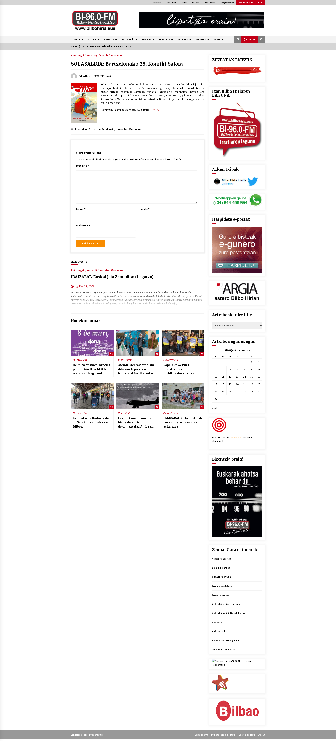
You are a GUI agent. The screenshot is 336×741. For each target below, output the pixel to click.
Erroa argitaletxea (222, 585)
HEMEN (154, 110)
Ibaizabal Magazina (110, 55)
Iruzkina (82, 165)
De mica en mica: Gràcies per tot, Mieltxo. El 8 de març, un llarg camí (91, 369)
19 (230, 384)
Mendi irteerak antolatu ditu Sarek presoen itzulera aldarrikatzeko (136, 369)
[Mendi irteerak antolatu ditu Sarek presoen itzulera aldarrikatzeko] (137, 343)
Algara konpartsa (221, 558)
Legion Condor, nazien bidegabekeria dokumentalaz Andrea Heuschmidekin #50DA (135, 422)
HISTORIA (164, 39)
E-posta (144, 209)
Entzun (195, 2)
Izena (81, 209)
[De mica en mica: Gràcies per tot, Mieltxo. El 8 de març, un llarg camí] (92, 343)
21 (244, 384)
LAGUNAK (171, 2)
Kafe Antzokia (219, 631)
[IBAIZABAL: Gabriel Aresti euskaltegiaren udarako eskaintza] (183, 396)
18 (223, 384)
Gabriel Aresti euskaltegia (226, 604)
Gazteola (217, 622)
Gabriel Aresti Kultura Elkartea (228, 613)
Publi (184, 2)
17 (216, 384)
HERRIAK (146, 39)
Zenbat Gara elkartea (223, 649)
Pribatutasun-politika (223, 734)
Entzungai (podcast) (84, 55)
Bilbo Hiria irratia (221, 576)
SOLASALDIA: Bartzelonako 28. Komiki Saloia (127, 64)
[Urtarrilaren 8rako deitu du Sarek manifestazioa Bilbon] (92, 396)
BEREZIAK (201, 39)
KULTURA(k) (128, 39)
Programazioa (227, 2)
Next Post (77, 261)
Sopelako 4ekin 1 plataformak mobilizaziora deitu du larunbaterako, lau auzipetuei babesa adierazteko (179, 369)
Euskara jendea (220, 595)
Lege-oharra (201, 734)
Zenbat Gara (236, 437)
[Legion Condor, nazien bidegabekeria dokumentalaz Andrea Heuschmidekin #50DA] (137, 396)
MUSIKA (92, 39)
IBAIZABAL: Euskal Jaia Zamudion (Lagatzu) (112, 277)
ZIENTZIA (109, 39)
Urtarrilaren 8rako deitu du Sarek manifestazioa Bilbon (91, 422)
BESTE (217, 39)
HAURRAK (183, 39)
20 (237, 384)
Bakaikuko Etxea (221, 567)
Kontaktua (210, 2)
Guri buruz (156, 2)
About (261, 734)
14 (244, 376)
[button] (237, 39)
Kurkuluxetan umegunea (225, 640)
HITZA (77, 39)
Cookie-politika (247, 734)
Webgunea (83, 225)
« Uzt (214, 408)
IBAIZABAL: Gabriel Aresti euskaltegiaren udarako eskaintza (182, 422)
